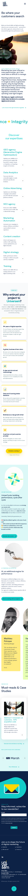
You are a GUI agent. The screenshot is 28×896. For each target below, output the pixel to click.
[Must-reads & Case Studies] (14, 719)
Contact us (18, 849)
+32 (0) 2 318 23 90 (5, 878)
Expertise (5, 847)
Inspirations (19, 847)
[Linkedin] (2, 857)
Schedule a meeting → (14, 450)
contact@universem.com (7, 876)
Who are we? (6, 849)
